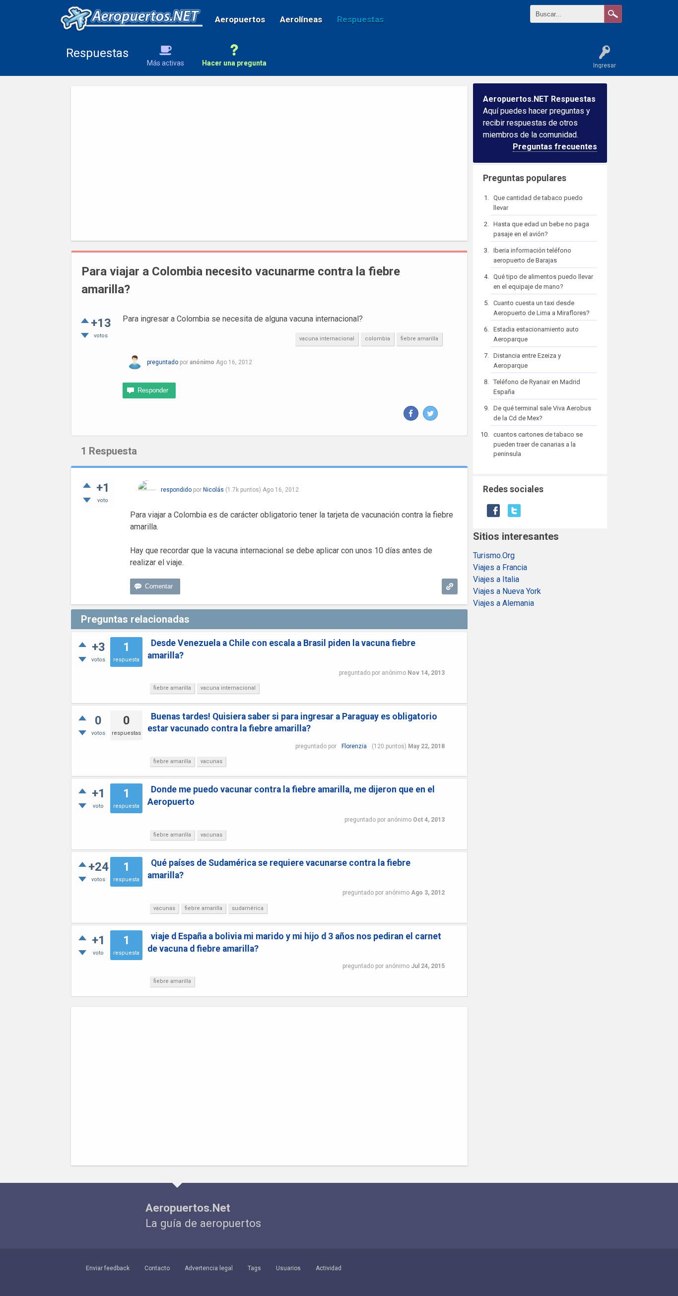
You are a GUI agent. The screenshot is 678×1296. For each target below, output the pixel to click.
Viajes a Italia (496, 579)
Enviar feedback (108, 1268)
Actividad (328, 1268)
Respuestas (360, 19)
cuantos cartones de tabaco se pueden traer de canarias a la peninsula (538, 444)
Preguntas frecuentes (555, 146)
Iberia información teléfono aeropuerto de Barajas (532, 255)
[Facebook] (411, 413)
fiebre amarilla (419, 338)
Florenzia (354, 746)
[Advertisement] (269, 163)
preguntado (162, 362)
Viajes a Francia (500, 567)
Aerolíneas (301, 19)
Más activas (165, 63)
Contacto (157, 1268)
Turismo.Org (494, 555)
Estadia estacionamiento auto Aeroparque (536, 334)
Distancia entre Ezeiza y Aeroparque (527, 360)
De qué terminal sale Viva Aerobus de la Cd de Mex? (542, 413)
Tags (254, 1268)
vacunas (211, 761)
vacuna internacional (326, 338)
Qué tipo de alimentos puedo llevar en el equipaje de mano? (543, 281)
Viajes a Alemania (503, 603)
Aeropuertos (240, 19)
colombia (377, 338)
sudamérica (248, 908)
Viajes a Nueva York (507, 591)
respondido (176, 489)
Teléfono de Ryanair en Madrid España (536, 386)
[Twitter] (430, 413)
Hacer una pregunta (234, 63)
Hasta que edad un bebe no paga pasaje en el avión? (541, 229)
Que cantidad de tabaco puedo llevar (538, 202)
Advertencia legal (209, 1268)
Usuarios (288, 1268)
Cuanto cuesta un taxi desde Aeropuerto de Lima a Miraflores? (541, 308)
